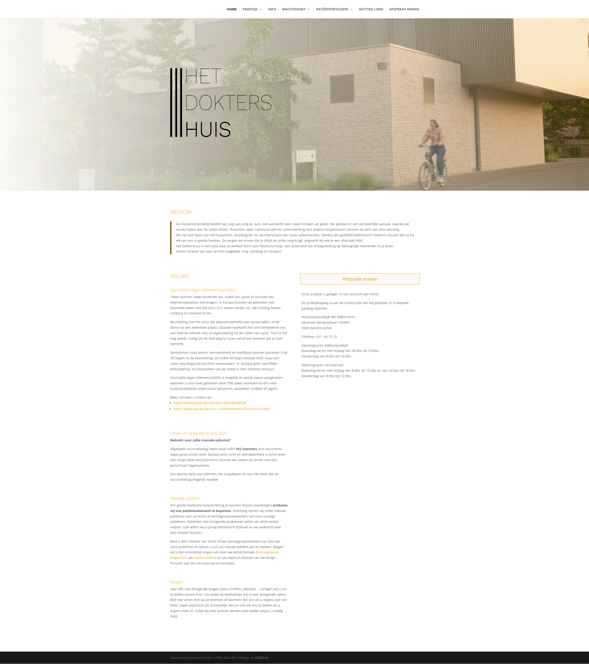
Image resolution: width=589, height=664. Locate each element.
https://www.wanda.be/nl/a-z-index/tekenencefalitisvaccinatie (221, 409)
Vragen (176, 582)
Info (272, 9)
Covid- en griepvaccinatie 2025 (199, 433)
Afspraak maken (404, 9)
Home (232, 9)
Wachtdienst (294, 9)
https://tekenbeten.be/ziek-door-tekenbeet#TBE (210, 403)
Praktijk (250, 9)
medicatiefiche (205, 557)
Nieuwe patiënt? (185, 498)
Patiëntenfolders (332, 9)
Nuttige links (371, 9)
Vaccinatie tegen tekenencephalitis (202, 290)
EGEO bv (262, 657)
